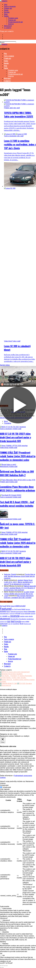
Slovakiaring (22, 619)
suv (8, 621)
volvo (9, 623)
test (13, 621)
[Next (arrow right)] (3, 967)
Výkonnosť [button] (4, 918)
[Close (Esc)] (1, 965)
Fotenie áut (12, 20)
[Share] (3, 965)
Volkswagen (4, 624)
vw (11, 623)
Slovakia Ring (15, 619)
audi (4, 606)
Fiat (13, 609)
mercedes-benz (4, 613)
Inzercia (11, 24)
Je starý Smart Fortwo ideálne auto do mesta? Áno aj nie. (19, 593)
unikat (27, 621)
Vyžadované (6, 787)
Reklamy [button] (3, 942)
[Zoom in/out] (7, 965)
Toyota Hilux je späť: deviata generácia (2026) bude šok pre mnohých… (19, 576)
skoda (31, 616)
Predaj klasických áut (15, 22)
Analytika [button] (3, 930)
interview (28, 609)
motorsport (12, 613)
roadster (22, 616)
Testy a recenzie (10, 6)
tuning (23, 621)
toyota (18, 621)
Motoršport (8, 26)
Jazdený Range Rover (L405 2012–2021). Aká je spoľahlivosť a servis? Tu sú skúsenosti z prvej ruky (18, 582)
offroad (17, 613)
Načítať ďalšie (5, 365)
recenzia (15, 615)
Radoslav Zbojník (10, 574)
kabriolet (13, 611)
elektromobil (20, 606)
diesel (13, 606)
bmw (9, 606)
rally (9, 616)
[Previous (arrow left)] (1, 967)
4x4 (1, 606)
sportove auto (3, 621)
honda (19, 609)
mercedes (31, 611)
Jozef (6, 596)
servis (26, 616)
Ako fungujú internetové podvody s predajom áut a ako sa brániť (19, 597)
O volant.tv (7, 28)
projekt (4, 616)
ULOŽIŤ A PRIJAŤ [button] (6, 963)
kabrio (8, 611)
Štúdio (6, 10)
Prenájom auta (13, 18)
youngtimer (16, 623)
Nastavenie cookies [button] (7, 736)
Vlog (5, 5)
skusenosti (5, 618)
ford (15, 609)
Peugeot (22, 613)
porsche (27, 613)
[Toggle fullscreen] (5, 965)
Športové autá (27, 623)
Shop (6, 14)
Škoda (22, 623)
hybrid (23, 609)
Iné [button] (1, 953)
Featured (6, 609)
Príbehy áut (8, 8)
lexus (26, 611)
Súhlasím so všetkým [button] (21, 736)
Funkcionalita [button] (4, 906)
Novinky (7, 12)
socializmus (30, 619)
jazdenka (3, 611)
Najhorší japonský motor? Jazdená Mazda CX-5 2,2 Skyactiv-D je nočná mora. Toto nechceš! (20, 588)
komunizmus (20, 611)
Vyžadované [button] (4, 785)
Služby (6, 16)
